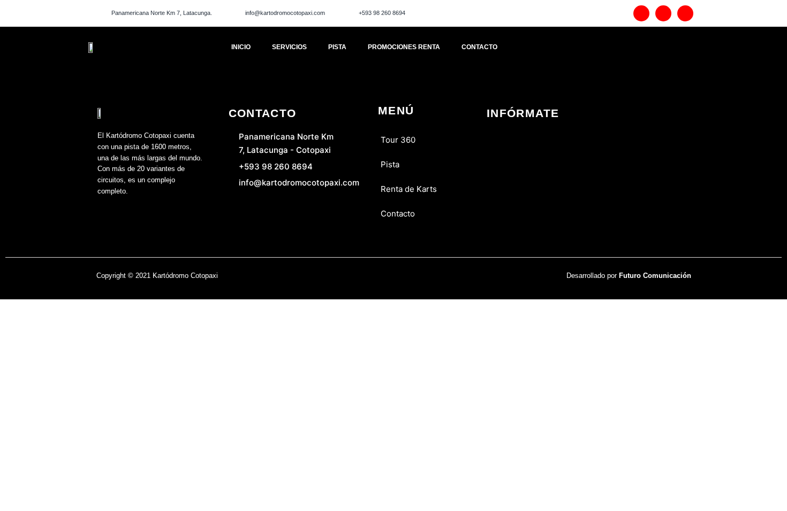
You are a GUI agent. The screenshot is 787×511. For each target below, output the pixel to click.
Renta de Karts (409, 189)
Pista (337, 47)
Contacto (479, 47)
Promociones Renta (404, 47)
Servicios (289, 47)
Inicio (241, 47)
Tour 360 (398, 140)
